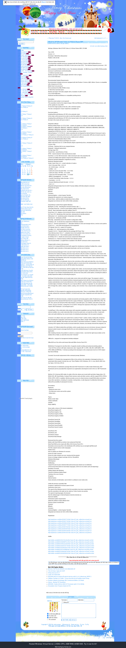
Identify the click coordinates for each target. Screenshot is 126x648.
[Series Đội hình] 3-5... (24, 245)
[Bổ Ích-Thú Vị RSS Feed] (29, 83)
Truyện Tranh (21, 60)
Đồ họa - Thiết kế (22, 75)
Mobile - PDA (21, 89)
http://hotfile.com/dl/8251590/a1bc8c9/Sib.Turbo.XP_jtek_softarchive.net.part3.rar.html (71, 544)
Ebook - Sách (21, 92)
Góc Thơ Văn (21, 56)
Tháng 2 (24, 118)
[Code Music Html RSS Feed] (31, 80)
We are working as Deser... (25, 235)
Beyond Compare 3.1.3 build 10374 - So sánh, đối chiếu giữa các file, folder (25, 276)
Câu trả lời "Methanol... (24, 221)
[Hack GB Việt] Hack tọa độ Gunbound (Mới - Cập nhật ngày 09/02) (25, 285)
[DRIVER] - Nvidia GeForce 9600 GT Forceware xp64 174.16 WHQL (66, 584)
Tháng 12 (25, 107)
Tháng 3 (29, 124)
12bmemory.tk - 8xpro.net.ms (70, 624)
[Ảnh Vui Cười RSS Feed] (29, 61)
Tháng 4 (20, 111)
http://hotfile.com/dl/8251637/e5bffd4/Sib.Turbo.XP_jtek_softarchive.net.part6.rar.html (70, 549)
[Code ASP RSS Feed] (27, 77)
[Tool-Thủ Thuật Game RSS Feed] (19, 87)
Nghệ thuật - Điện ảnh (24, 55)
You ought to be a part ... (24, 232)
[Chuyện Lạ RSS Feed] (27, 53)
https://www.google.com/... (25, 224)
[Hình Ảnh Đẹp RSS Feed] (30, 63)
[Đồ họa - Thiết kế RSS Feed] (30, 75)
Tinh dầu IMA (21, 212)
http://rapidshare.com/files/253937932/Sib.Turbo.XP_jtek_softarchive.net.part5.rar (70, 527)
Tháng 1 (20, 114)
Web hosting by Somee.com (63, 647)
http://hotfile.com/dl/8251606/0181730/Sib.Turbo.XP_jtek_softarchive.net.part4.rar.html (71, 546)
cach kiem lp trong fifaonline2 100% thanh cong (25, 294)
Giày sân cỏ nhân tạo (23, 199)
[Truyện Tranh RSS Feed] (29, 60)
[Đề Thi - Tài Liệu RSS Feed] (31, 91)
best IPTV (20, 215)
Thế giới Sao (21, 64)
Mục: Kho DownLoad (65, 38)
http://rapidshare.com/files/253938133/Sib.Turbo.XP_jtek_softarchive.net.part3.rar (70, 523)
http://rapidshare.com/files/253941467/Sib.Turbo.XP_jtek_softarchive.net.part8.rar (70, 532)
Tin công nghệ (21, 52)
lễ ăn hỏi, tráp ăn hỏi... (24, 188)
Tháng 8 (24, 106)
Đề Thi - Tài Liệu (22, 91)
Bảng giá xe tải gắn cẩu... (24, 195)
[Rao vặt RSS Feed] (26, 95)
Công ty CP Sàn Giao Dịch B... (26, 207)
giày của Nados (22, 213)
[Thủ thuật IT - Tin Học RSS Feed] (33, 71)
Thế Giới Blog (21, 69)
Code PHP (21, 78)
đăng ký (44, 2)
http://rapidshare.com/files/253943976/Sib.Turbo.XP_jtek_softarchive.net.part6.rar (70, 529)
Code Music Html (22, 80)
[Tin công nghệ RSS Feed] (29, 52)
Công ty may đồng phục (24, 187)
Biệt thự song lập (22, 193)
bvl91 (66, 43)
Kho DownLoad (22, 66)
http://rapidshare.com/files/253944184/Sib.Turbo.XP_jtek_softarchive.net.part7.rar (70, 530)
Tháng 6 (20, 126)
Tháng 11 (20, 107)
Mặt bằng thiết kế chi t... (24, 182)
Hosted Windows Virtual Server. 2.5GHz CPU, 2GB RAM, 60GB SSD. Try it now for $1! (63, 644)
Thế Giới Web (21, 67)
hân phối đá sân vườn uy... (25, 192)
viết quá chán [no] (22, 241)
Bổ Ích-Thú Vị (21, 83)
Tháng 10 (29, 106)
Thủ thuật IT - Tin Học (23, 71)
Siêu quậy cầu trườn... (24, 246)
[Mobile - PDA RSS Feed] (28, 89)
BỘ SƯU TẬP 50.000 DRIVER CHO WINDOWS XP (61, 569)
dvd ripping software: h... (24, 240)
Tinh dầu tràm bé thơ (23, 198)
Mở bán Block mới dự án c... (25, 190)
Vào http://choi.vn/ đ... (23, 248)
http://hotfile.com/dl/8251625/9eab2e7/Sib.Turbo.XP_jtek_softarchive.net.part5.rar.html (71, 547)
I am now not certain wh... (24, 234)
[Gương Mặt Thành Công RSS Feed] (19, 98)
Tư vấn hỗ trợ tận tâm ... (24, 184)
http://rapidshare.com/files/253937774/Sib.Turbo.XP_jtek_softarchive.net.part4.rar (70, 525)
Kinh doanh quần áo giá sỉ (25, 208)
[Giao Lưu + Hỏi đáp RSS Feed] (31, 94)
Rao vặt (20, 95)
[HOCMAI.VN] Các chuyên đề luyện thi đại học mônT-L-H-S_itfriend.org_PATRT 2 (69, 576)
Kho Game (21, 84)
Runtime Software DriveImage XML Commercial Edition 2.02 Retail (66, 580)
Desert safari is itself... (23, 237)
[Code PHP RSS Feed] (28, 78)
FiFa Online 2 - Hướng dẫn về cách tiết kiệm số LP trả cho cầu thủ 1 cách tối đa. (26, 266)
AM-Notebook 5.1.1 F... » (100, 38)
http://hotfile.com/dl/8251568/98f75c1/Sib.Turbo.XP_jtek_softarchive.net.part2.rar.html (71, 542)
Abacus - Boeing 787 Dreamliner (57, 582)
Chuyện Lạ (21, 53)
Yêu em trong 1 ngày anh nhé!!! (56, 571)
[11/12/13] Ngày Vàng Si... (25, 243)
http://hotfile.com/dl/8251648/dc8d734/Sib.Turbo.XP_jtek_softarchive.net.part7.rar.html (71, 551)
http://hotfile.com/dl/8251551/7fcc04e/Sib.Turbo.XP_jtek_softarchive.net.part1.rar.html (70, 540)
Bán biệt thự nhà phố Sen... (25, 185)
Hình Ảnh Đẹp (21, 63)
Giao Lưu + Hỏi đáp (23, 94)
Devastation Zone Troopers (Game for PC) (59, 586)
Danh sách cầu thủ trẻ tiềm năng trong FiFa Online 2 (25, 258)
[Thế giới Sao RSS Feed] (28, 64)
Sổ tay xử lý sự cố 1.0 (54, 573)
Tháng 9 (20, 128)
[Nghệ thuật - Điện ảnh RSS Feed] (33, 55)
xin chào (20, 223)
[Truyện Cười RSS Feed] (29, 58)
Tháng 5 (24, 125)
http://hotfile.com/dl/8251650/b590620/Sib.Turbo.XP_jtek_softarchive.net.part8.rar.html (71, 553)
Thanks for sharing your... (24, 230)
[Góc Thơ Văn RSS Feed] (29, 56)
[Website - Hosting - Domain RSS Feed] (21, 73)
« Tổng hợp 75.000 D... (54, 38)
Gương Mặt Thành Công (24, 97)
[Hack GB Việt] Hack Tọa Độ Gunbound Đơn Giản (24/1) (25, 271)
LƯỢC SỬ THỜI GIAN (54, 574)
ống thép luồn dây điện (24, 196)
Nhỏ (106, 46)
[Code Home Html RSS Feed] (31, 81)
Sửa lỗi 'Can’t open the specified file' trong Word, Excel (24, 290)
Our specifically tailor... (24, 226)
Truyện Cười (21, 58)
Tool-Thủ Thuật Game (23, 86)
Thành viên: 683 (22, 318)
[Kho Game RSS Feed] (28, 84)
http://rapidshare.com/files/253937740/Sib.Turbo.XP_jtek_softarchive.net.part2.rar (70, 521)
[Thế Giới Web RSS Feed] (29, 67)
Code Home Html (22, 81)
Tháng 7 (20, 106)
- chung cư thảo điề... (23, 238)
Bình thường (101, 46)
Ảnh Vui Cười (21, 61)
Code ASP (20, 77)
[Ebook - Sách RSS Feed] (29, 92)
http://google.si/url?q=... (24, 227)
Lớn (96, 46)
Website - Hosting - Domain (25, 72)
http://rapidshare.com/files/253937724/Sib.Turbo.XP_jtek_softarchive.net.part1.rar (70, 519)
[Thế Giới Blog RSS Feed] (29, 69)
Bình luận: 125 (21, 317)
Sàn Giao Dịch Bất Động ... (25, 210)
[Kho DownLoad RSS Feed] (31, 66)
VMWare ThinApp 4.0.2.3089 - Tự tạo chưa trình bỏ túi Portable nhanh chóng (68, 578)
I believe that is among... (24, 229)
